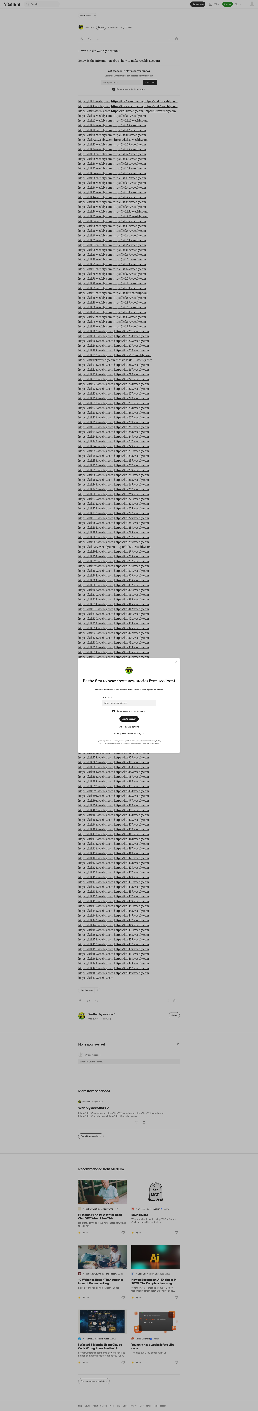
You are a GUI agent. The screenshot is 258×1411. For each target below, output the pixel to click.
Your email (107, 697)
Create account (129, 718)
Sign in (141, 733)
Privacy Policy (155, 741)
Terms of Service (141, 741)
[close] (175, 662)
